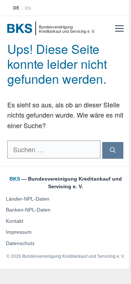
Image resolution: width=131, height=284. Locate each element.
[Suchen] (112, 150)
